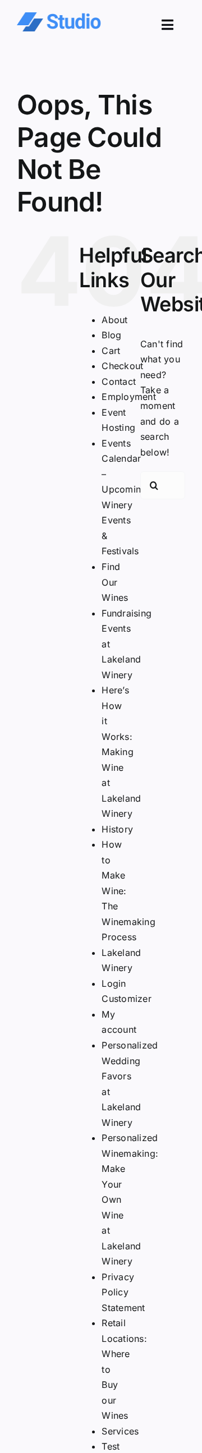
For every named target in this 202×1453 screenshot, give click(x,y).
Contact (119, 381)
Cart (111, 350)
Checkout (122, 365)
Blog (111, 335)
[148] (59, 16)
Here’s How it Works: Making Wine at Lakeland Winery (121, 751)
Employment (128, 396)
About (114, 319)
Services (120, 1431)
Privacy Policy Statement (123, 1292)
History (117, 829)
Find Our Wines (115, 582)
